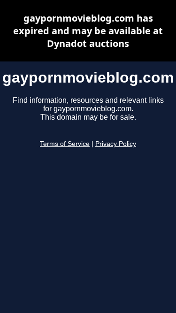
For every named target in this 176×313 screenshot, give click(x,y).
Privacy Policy (115, 143)
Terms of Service (65, 143)
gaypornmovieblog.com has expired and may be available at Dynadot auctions (88, 31)
